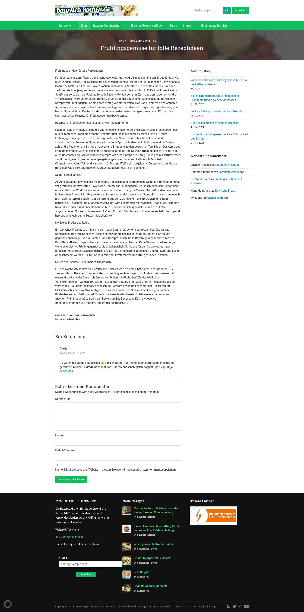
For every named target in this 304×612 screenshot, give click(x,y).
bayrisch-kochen (84, 315)
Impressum (111, 606)
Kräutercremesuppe (227, 164)
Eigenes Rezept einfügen (147, 25)
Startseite (64, 25)
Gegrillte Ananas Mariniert (150, 586)
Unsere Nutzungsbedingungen (200, 606)
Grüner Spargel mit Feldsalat (152, 558)
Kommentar (63, 399)
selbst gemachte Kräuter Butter (153, 544)
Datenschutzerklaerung (132, 606)
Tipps (173, 25)
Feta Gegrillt (141, 572)
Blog (84, 25)
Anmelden (240, 10)
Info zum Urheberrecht (69, 536)
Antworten (66, 371)
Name (60, 435)
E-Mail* (64, 558)
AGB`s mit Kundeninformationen (164, 606)
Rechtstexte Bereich (214, 25)
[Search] (227, 10)
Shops (187, 25)
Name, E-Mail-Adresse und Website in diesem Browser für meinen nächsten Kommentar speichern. (115, 469)
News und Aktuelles (143, 41)
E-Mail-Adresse (65, 450)
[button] (7, 604)
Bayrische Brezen (225, 190)
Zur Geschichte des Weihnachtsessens (214, 123)
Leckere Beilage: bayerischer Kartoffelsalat (217, 111)
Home (122, 41)
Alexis (63, 348)
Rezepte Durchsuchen (107, 25)
